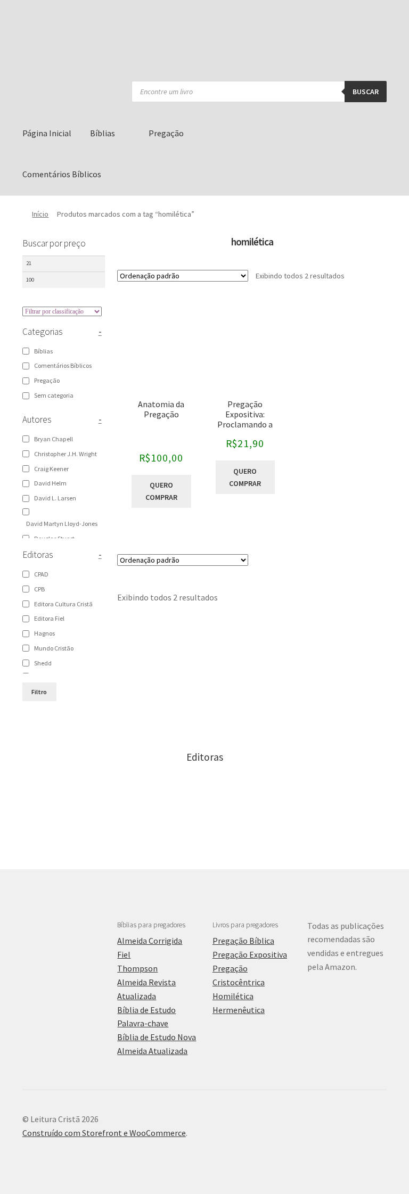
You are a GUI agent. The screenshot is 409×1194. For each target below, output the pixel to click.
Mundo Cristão (53, 648)
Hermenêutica (238, 1009)
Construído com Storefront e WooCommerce (104, 1132)
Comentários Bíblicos (61, 174)
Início (40, 214)
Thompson (137, 968)
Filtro (39, 692)
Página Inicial (46, 133)
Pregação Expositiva (249, 954)
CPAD (41, 574)
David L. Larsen (55, 498)
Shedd (43, 663)
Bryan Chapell (53, 439)
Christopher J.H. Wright (65, 454)
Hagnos (44, 633)
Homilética (232, 996)
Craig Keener (51, 469)
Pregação (166, 133)
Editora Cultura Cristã (63, 604)
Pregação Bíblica (243, 940)
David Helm (50, 483)
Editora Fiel (49, 618)
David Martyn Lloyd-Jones (61, 524)
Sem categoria (53, 395)
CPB (39, 589)
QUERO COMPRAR (161, 491)
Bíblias (102, 133)
